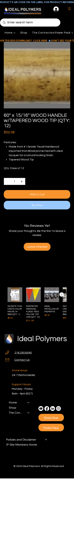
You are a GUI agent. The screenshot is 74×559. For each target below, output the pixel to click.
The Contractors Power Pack (16, 412)
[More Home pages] (14, 33)
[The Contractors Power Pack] (28, 412)
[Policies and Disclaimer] (46, 439)
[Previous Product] (12, 294)
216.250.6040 (23, 352)
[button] (69, 8)
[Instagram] (58, 408)
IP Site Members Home (21, 444)
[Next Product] (61, 294)
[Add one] (21, 181)
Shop (12, 407)
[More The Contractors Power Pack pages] (72, 33)
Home (13, 402)
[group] (37, 306)
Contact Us (22, 359)
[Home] (28, 402)
